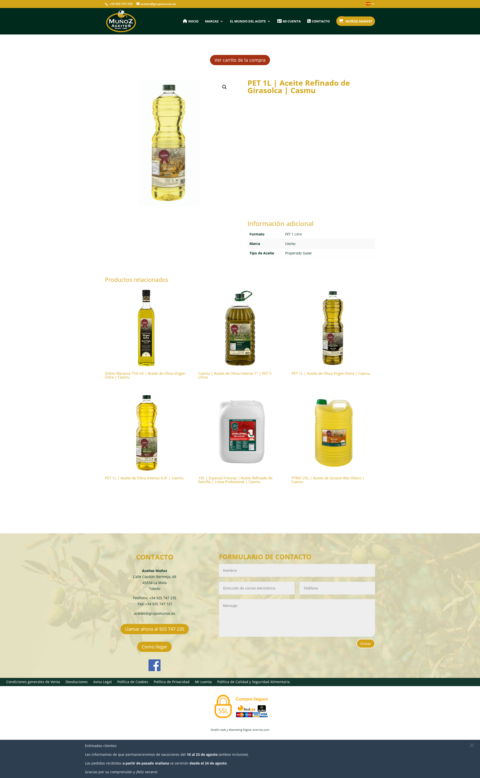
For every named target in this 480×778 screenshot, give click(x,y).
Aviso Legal (102, 682)
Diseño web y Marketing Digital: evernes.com (240, 730)
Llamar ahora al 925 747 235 (154, 629)
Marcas (211, 21)
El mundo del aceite (248, 21)
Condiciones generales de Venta (33, 682)
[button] (224, 87)
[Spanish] (370, 5)
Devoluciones (77, 682)
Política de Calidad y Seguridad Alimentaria (253, 682)
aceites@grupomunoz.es (154, 613)
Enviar (365, 643)
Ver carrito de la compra (240, 60)
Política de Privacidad (172, 682)
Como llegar (154, 647)
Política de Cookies (132, 682)
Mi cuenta (203, 682)
